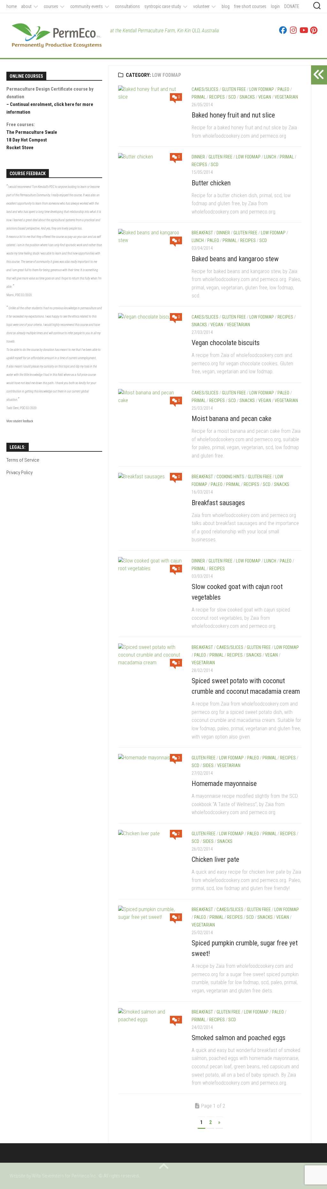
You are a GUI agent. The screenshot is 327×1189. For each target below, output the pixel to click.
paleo (283, 89)
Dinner (198, 156)
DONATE (291, 6)
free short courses (250, 6)
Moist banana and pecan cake (231, 419)
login (275, 6)
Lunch (270, 156)
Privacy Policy (19, 472)
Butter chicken (211, 183)
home (11, 6)
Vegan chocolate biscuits (226, 343)
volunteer (201, 6)
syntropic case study (162, 6)
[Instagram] (293, 30)
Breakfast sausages (218, 503)
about (26, 6)
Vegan (264, 97)
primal (199, 97)
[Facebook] (283, 30)
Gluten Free (234, 89)
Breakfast (202, 232)
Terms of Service (22, 460)
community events (86, 6)
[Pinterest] (313, 30)
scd (232, 97)
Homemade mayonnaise (224, 784)
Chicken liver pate (215, 859)
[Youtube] (303, 30)
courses (51, 6)
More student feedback (19, 421)
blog (226, 6)
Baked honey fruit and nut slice (233, 115)
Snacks (247, 97)
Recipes (217, 97)
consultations (127, 6)
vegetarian (286, 97)
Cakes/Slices (205, 89)
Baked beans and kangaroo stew (235, 259)
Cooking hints (230, 476)
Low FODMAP (261, 89)
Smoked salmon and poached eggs (238, 1038)
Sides (208, 765)
